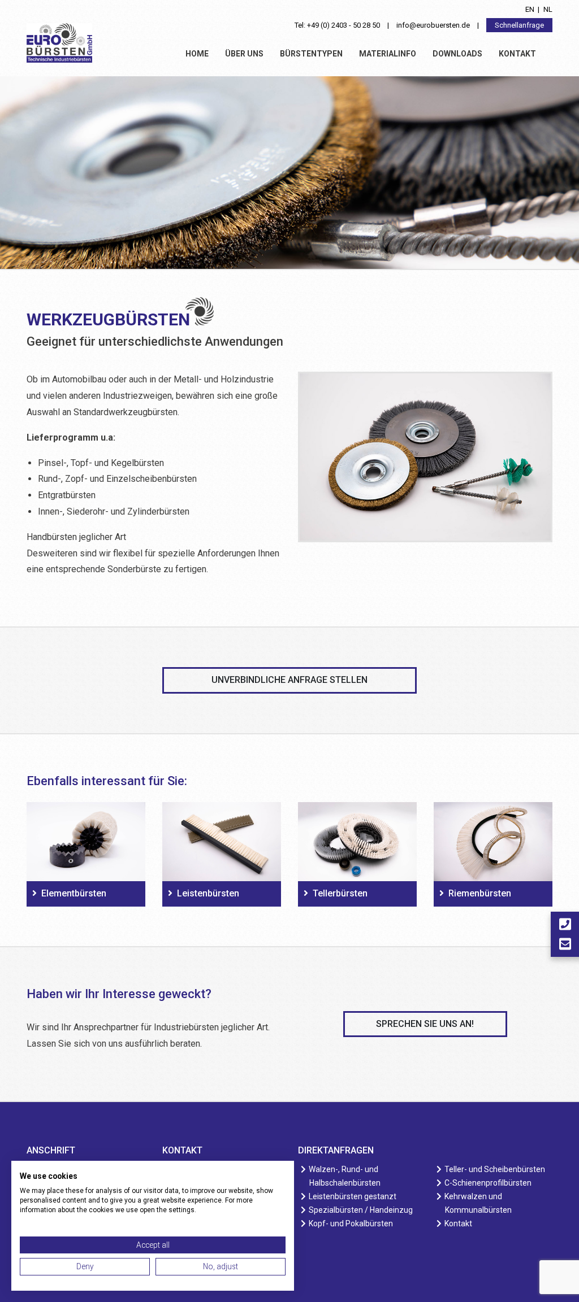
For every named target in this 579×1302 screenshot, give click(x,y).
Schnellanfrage (519, 25)
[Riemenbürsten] (493, 841)
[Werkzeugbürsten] (425, 463)
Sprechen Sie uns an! (425, 1023)
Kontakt (517, 53)
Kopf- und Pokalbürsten (351, 1223)
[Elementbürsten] (86, 841)
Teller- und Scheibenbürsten (495, 1169)
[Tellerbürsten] (357, 841)
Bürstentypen (311, 53)
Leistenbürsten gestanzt (352, 1196)
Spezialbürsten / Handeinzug (361, 1209)
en (529, 9)
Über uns (244, 53)
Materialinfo (387, 53)
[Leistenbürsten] (221, 841)
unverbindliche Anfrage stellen (289, 679)
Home (197, 53)
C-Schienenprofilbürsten (488, 1182)
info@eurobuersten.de (433, 25)
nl (547, 9)
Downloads (457, 53)
